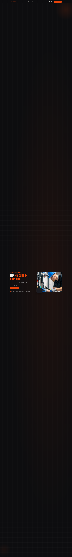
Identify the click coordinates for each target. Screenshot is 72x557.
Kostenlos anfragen (58, 1)
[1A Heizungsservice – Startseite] (13, 2)
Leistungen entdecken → (24, 288)
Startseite (20, 1)
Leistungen (25, 1)
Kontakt (38, 1)
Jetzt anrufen (15, 288)
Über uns (29, 1)
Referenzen (34, 1)
